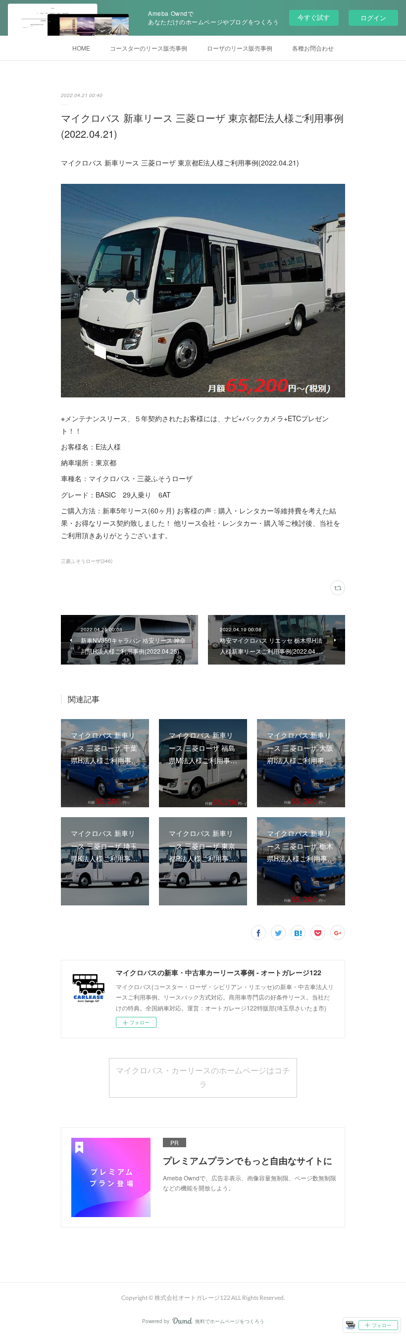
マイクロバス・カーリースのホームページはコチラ (203, 1077)
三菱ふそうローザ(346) (86, 561)
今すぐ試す (314, 17)
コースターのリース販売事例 (148, 48)
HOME (81, 48)
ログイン (373, 17)
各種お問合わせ (313, 48)
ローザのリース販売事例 (239, 48)
